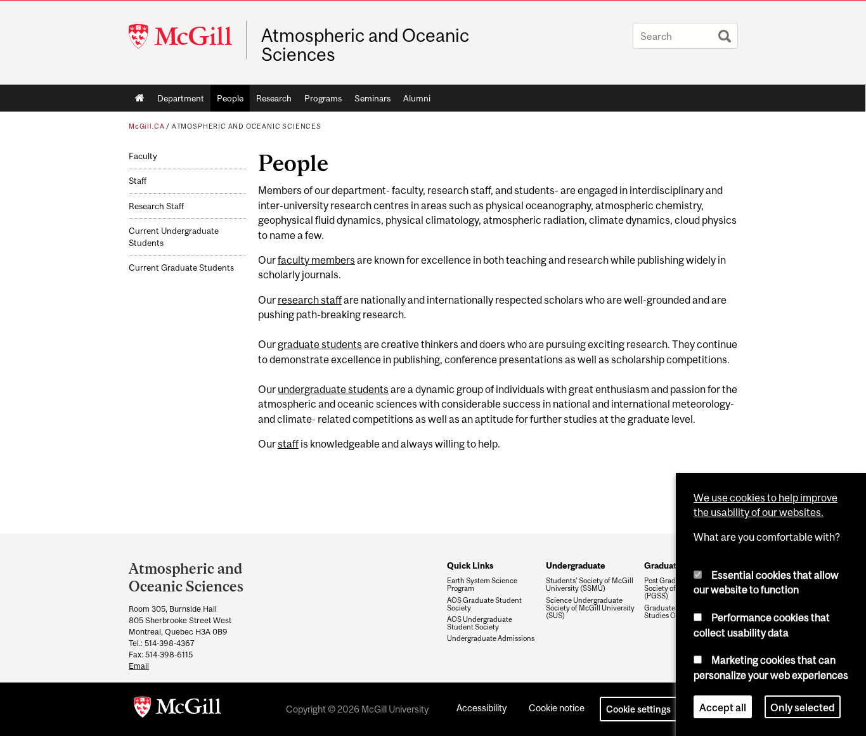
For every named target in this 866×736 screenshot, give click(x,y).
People (230, 98)
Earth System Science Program (482, 584)
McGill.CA (146, 126)
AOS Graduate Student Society (484, 604)
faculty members (316, 260)
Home (140, 98)
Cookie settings (638, 709)
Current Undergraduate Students (174, 237)
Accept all (722, 707)
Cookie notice (557, 707)
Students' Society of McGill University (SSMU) (589, 584)
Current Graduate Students (181, 268)
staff (288, 443)
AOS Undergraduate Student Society (479, 623)
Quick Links (470, 565)
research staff (310, 300)
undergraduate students (333, 389)
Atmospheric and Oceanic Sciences (365, 45)
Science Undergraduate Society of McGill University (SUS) (590, 608)
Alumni (416, 98)
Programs (323, 98)
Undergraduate (575, 565)
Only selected (802, 707)
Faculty (143, 156)
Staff (137, 181)
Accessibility (481, 707)
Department (180, 98)
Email (139, 666)
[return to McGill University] (177, 709)
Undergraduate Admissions (490, 638)
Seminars (372, 98)
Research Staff (156, 206)
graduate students (320, 344)
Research (274, 98)
